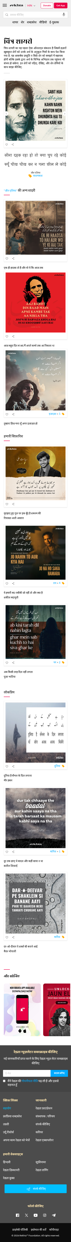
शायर (15, 22)
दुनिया (57, 765)
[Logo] (16, 5)
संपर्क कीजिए (43, 1124)
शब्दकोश (32, 22)
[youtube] (36, 1215)
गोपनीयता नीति (30, 1081)
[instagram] (45, 1215)
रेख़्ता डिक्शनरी (11, 1170)
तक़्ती (6, 1124)
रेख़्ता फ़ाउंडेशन (44, 1108)
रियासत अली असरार (14, 518)
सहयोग (7, 1108)
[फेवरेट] (7, 144)
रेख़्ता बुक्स (9, 1177)
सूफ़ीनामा (41, 1162)
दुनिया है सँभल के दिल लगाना (18, 775)
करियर (39, 1132)
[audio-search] (64, 14)
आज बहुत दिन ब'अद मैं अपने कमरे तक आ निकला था (29, 345)
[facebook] (17, 1215)
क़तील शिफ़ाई (10, 865)
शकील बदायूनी (11, 597)
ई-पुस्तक (54, 22)
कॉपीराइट (54, 1229)
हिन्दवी (6, 1162)
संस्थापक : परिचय (45, 1116)
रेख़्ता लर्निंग (42, 1170)
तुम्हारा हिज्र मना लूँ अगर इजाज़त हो (20, 423)
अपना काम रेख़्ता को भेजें (16, 1140)
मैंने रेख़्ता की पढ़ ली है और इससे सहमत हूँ (33, 1082)
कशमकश (38, 175)
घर (55, 662)
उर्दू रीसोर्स (8, 1132)
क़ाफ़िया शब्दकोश (12, 1116)
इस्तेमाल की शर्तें (38, 1229)
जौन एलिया (35, 172)
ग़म (54, 582)
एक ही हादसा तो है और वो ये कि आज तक (23, 267)
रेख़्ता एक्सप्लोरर (45, 1140)
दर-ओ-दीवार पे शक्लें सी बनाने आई (20, 946)
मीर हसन (8, 780)
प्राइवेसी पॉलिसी (20, 1229)
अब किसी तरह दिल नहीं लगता (18, 671)
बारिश (53, 851)
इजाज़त (52, 413)
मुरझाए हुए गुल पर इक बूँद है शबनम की (22, 513)
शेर (22, 22)
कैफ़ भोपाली (10, 951)
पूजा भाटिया (10, 676)
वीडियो (43, 22)
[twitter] (26, 1215)
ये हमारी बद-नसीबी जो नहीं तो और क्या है (23, 592)
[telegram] (54, 1215)
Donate (47, 5)
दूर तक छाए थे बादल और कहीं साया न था (23, 861)
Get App (60, 5)
